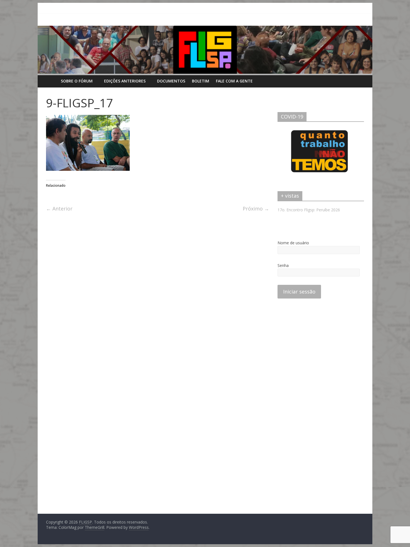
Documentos (171, 81)
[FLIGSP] (51, 81)
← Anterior (59, 208)
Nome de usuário (293, 242)
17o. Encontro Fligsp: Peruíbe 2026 (309, 209)
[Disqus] (157, 291)
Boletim (200, 81)
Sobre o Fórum (77, 81)
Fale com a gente (234, 81)
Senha (283, 265)
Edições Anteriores (125, 81)
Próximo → (256, 208)
